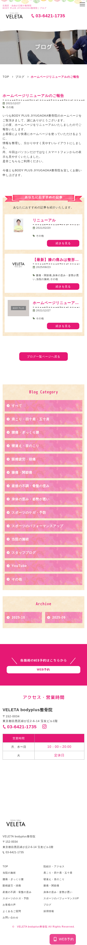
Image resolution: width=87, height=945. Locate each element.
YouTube (19, 566)
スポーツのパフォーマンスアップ (37, 526)
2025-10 (18, 617)
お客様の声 (9, 904)
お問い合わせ (10, 917)
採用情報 (49, 911)
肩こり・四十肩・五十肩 (31, 419)
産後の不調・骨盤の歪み (31, 486)
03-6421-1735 (50, 15)
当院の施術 (20, 539)
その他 (17, 579)
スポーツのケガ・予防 (29, 512)
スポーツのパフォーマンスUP (61, 898)
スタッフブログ (24, 552)
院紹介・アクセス (54, 866)
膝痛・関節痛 (22, 472)
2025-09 (59, 617)
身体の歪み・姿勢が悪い (31, 499)
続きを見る (63, 243)
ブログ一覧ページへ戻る (43, 356)
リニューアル (46, 220)
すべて (17, 405)
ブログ (47, 904)
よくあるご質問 (12, 911)
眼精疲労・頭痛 (24, 459)
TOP (5, 866)
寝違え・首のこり (25, 445)
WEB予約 (66, 939)
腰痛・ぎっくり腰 (25, 432)
